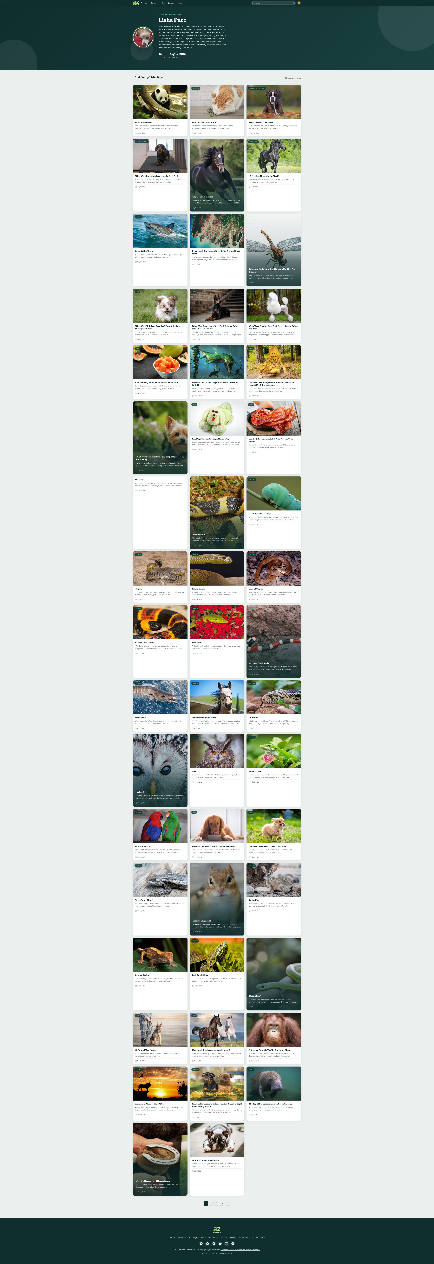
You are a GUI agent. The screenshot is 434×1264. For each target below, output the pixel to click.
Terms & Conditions (228, 1237)
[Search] (294, 3)
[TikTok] (233, 1243)
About (180, 3)
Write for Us (260, 1237)
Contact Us (182, 1237)
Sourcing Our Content (197, 1237)
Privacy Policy (213, 1237)
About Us (172, 1237)
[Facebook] (207, 1243)
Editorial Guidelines (246, 1237)
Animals (144, 3)
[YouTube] (220, 1243)
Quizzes (171, 3)
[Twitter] (214, 1243)
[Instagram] (226, 1243)
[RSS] (201, 1243)
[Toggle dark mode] (299, 3)
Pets (162, 3)
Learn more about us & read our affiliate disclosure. (240, 1250)
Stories (153, 3)
